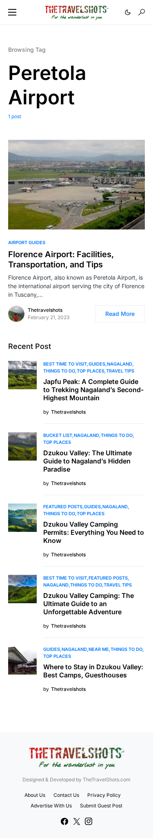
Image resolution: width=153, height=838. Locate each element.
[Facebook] (64, 821)
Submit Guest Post (101, 806)
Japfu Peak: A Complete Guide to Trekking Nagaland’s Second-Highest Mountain (93, 389)
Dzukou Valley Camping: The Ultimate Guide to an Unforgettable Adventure (88, 603)
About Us (34, 795)
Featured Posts (62, 506)
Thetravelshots (45, 310)
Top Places (90, 371)
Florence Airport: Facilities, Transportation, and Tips (61, 259)
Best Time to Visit (65, 364)
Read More (120, 313)
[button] (12, 12)
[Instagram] (88, 821)
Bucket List (57, 435)
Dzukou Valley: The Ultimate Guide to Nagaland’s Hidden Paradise (87, 461)
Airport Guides (26, 242)
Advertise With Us (51, 806)
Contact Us (66, 795)
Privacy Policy (104, 795)
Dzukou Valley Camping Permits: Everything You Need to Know (93, 532)
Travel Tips (120, 371)
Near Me (99, 649)
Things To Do (59, 371)
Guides (97, 364)
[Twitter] (76, 821)
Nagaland (119, 364)
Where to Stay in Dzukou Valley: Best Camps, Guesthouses (93, 671)
